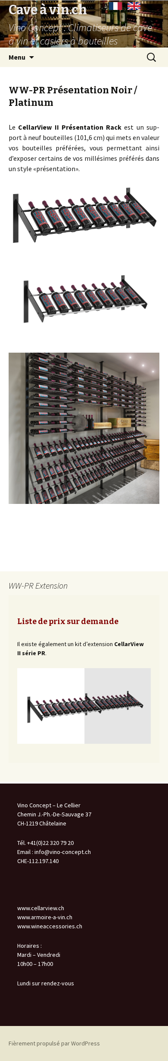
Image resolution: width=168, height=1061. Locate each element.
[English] (134, 6)
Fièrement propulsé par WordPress (54, 1043)
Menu (17, 57)
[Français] (115, 6)
